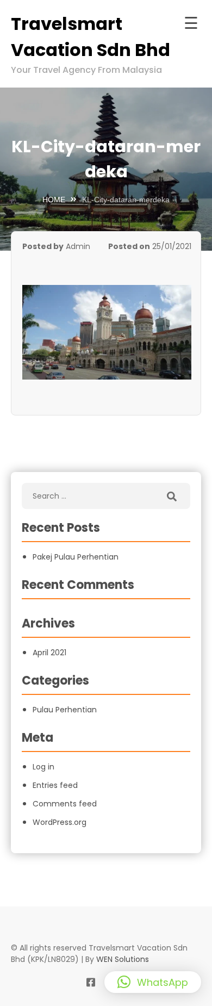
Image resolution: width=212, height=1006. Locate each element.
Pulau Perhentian (65, 709)
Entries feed (55, 785)
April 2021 (49, 652)
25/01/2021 (171, 246)
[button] (152, 982)
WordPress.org (59, 822)
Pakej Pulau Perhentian (76, 556)
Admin (78, 246)
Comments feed (65, 803)
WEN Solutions (122, 959)
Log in (43, 766)
